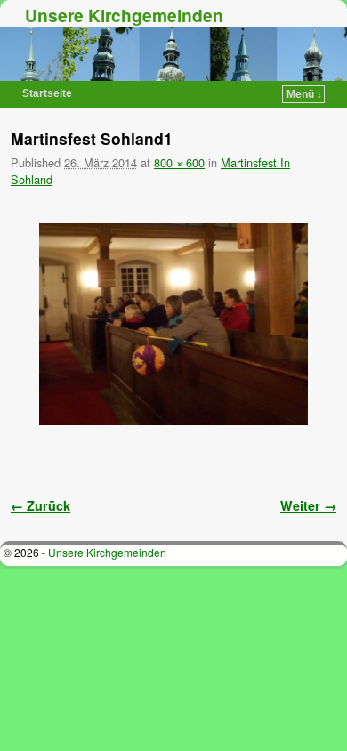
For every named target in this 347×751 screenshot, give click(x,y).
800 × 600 (179, 162)
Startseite (47, 93)
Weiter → (308, 505)
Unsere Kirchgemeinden (124, 15)
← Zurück (40, 505)
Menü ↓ (304, 94)
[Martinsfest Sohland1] (173, 324)
